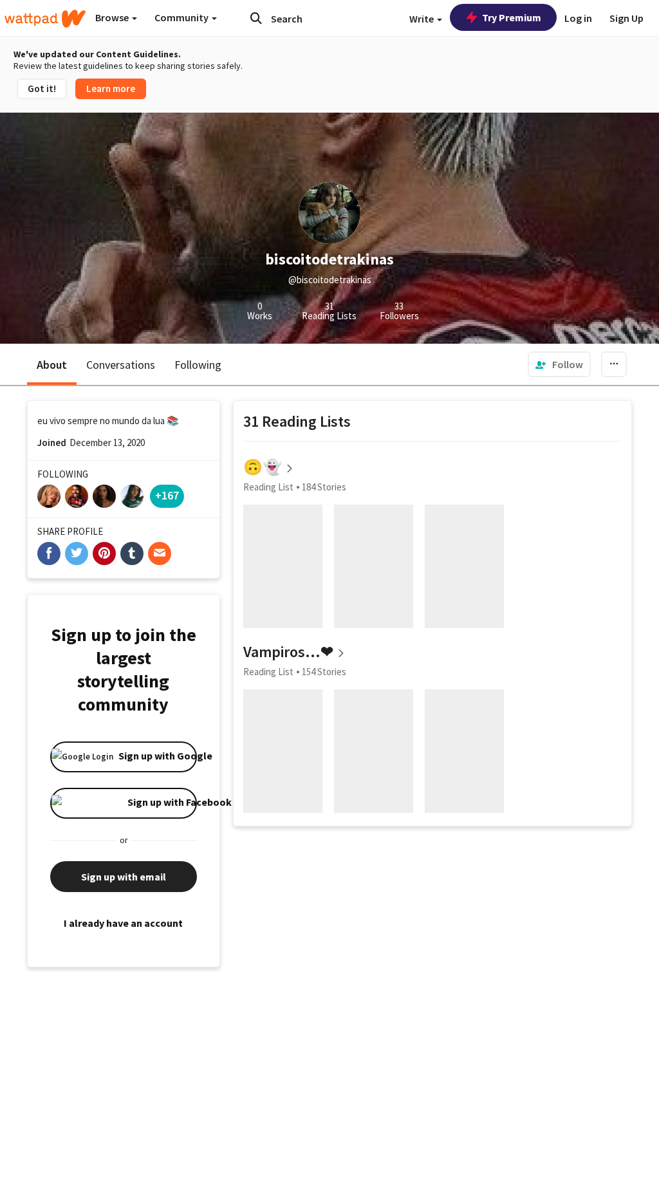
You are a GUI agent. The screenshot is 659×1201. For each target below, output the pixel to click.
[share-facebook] (48, 553)
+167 (167, 495)
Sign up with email (123, 876)
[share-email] (159, 553)
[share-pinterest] (104, 553)
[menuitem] (559, 364)
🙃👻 (262, 467)
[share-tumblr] (132, 553)
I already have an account (123, 923)
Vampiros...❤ (288, 652)
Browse (113, 17)
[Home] (45, 18)
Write (422, 18)
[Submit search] (256, 18)
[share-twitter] (76, 553)
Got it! (42, 88)
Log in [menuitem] (578, 18)
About (52, 364)
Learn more (110, 88)
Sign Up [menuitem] (626, 18)
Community (182, 17)
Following (197, 364)
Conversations (120, 364)
